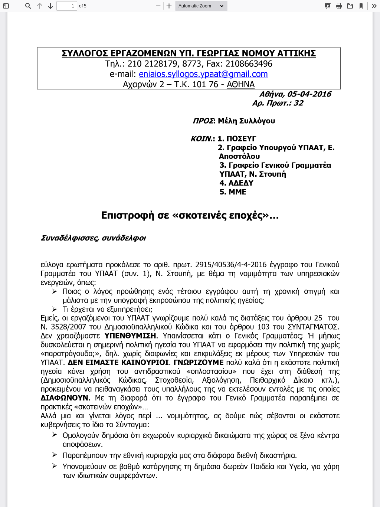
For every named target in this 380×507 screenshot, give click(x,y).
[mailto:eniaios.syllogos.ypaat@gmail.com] (203, 73)
